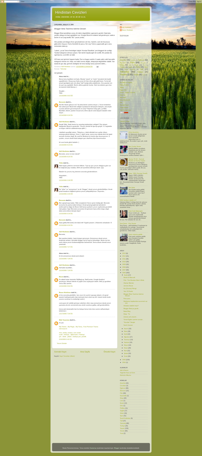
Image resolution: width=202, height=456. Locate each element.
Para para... (127, 298)
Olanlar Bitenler (129, 283)
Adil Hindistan (64, 122)
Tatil (141, 69)
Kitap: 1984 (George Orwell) (138, 173)
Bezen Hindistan (65, 292)
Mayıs (126, 345)
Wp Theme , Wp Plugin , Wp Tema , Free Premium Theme (78, 327)
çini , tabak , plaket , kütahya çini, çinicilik (72, 336)
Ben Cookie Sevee (135, 146)
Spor (146, 67)
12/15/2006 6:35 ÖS (65, 225)
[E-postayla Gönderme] (97, 66)
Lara (130, 65)
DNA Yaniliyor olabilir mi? (128, 200)
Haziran (127, 342)
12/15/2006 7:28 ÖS (65, 258)
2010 (124, 261)
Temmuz (127, 339)
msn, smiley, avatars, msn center (70, 332)
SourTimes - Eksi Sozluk (128, 223)
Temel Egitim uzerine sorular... (134, 319)
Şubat (126, 353)
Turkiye (140, 72)
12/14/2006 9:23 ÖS (65, 145)
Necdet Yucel (124, 105)
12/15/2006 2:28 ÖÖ (66, 180)
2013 (124, 253)
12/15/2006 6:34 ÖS (65, 213)
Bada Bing (127, 311)
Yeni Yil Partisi (128, 291)
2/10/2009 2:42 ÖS (65, 339)
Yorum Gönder (62, 343)
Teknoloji (63, 69)
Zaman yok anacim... (131, 317)
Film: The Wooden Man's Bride (134, 280)
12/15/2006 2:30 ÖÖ (66, 194)
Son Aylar (132, 187)
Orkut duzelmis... (134, 132)
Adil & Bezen (124, 370)
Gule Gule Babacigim (136, 211)
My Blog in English (126, 82)
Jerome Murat (128, 286)
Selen (122, 87)
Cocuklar (133, 60)
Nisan (126, 348)
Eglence (141, 60)
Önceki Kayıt (109, 352)
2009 (124, 264)
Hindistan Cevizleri (71, 12)
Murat (61, 277)
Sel (121, 102)
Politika (122, 67)
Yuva (143, 75)
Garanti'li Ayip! (124, 121)
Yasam (123, 74)
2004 (124, 362)
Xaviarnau (93, 448)
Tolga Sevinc (124, 107)
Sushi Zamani (128, 325)
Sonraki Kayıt (60, 352)
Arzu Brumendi (125, 100)
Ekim (126, 331)
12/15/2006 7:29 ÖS (65, 270)
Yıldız (61, 163)
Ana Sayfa (85, 352)
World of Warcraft (129, 277)
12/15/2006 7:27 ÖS (65, 247)
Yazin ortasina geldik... (136, 234)
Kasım (126, 328)
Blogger (116, 448)
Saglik (130, 67)
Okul (144, 65)
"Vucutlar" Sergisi (129, 322)
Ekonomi (123, 63)
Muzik (136, 65)
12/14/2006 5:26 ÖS (65, 115)
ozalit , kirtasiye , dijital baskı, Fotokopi (71, 334)
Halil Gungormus (125, 110)
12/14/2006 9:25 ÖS (65, 156)
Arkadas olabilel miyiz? (131, 306)
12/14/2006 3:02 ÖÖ (66, 95)
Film (132, 62)
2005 (124, 359)
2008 (124, 267)
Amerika (123, 60)
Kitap (122, 65)
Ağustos (127, 337)
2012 (124, 256)
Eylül (126, 334)
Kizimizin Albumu (125, 375)
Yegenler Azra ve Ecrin (127, 372)
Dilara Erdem (124, 85)
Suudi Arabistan (130, 69)
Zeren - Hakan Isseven (127, 92)
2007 (124, 270)
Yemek (136, 75)
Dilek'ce (122, 95)
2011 (124, 259)
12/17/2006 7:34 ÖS (65, 313)
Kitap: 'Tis (127, 314)
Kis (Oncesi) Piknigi (130, 288)
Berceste (62, 102)
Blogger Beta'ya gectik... (132, 308)
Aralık (126, 275)
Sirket (138, 67)
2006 (124, 272)
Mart (125, 350)
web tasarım (63, 329)
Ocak (126, 356)
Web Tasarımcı (64, 320)
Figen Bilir (123, 90)
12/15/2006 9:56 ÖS (65, 286)
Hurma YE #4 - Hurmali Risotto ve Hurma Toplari (137, 160)
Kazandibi (143, 63)
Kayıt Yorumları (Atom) (67, 356)
